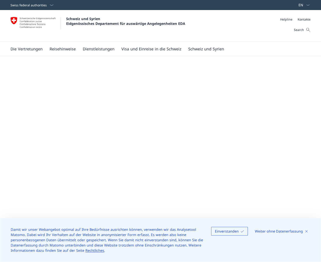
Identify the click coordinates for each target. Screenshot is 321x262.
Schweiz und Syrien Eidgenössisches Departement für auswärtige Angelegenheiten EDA (125, 21)
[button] (62, 49)
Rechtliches (94, 250)
